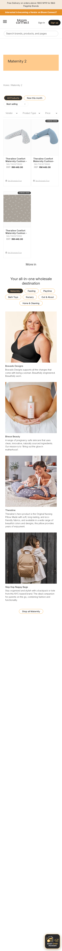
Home (6, 85)
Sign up (54, 22)
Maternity (15, 291)
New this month (34, 98)
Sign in (41, 22)
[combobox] (31, 33)
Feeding (32, 291)
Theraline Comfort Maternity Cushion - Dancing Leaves (16, 233)
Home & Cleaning (31, 303)
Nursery (30, 297)
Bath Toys (13, 297)
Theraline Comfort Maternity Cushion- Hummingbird (43, 161)
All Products (13, 98)
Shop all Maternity (31, 611)
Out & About (48, 297)
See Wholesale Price (15, 181)
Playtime (47, 291)
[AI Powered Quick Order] (52, 941)
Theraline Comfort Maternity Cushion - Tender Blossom (16, 161)
